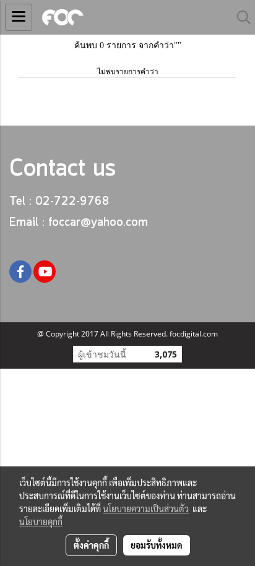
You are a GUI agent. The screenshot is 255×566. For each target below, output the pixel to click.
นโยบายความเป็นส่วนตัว (146, 508)
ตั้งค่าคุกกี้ (91, 545)
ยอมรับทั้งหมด (157, 545)
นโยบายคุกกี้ (41, 521)
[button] (239, 17)
